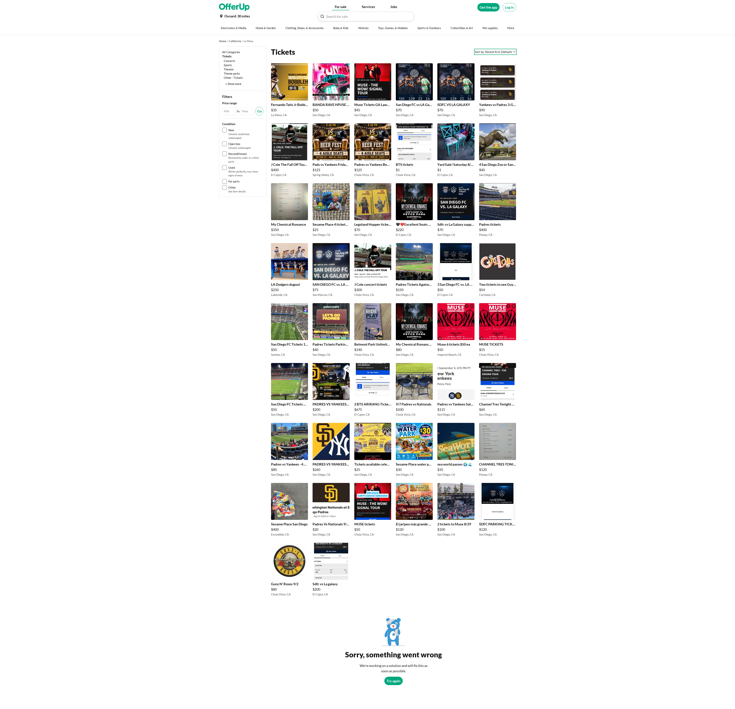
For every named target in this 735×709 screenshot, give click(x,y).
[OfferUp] (234, 7)
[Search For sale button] (322, 16)
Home (222, 41)
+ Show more (233, 83)
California (235, 41)
